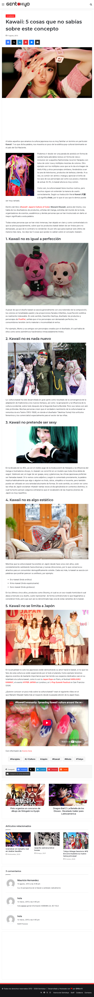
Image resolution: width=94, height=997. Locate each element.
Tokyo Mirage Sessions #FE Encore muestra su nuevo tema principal (75, 853)
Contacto (88, 993)
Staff (72, 993)
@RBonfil (79, 989)
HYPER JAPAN (29, 682)
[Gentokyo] (18, 4)
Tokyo (80, 759)
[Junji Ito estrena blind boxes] (46, 838)
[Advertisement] (47, 119)
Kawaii (56, 759)
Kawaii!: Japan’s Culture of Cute (35, 207)
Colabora (79, 993)
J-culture (10, 16)
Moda (68, 759)
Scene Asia (27, 751)
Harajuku (15, 759)
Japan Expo (48, 679)
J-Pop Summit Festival (60, 682)
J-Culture (30, 759)
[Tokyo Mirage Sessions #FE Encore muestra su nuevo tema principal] (75, 840)
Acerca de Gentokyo (61, 993)
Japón (44, 759)
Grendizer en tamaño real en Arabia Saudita (17, 850)
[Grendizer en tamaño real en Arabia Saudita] (18, 839)
